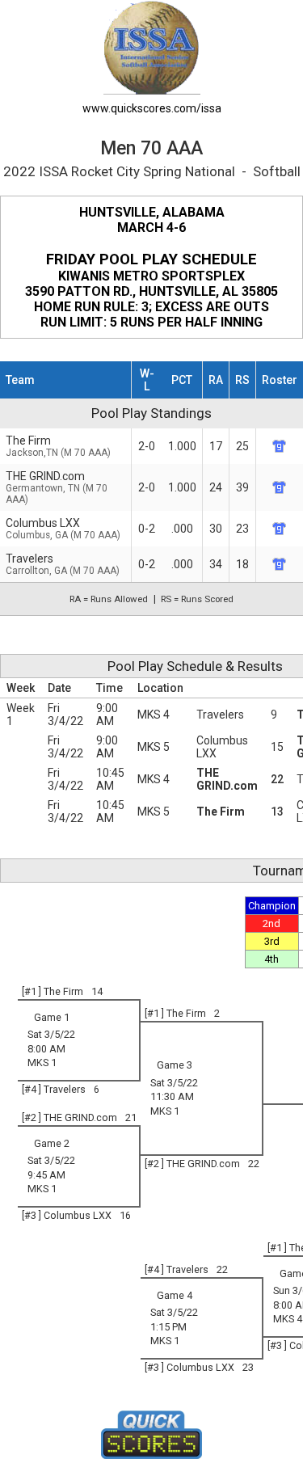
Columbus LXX (63, 529)
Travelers (220, 714)
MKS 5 (153, 746)
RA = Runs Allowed (108, 599)
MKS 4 (153, 714)
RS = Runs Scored (197, 599)
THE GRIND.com (56, 487)
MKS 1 (42, 1062)
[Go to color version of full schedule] (151, 46)
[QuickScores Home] (151, 1434)
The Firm (220, 811)
